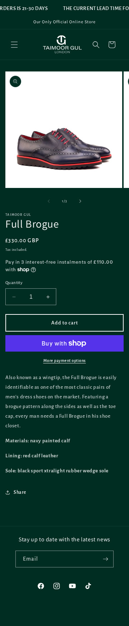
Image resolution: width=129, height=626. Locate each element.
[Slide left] (49, 201)
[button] (14, 45)
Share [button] (20, 492)
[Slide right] (80, 201)
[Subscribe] (105, 559)
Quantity (14, 282)
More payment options (64, 360)
